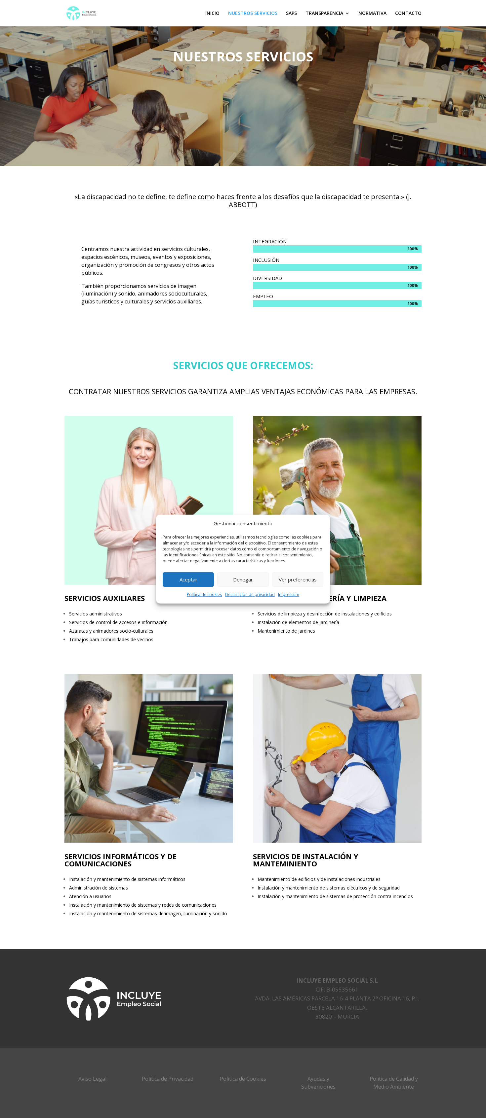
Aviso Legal (92, 1078)
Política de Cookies (243, 1078)
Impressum (288, 594)
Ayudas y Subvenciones (318, 1082)
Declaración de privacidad (250, 594)
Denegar (243, 579)
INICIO (212, 13)
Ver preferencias (298, 579)
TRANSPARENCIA (324, 13)
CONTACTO (408, 13)
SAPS (291, 13)
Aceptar (188, 579)
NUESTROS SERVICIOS (252, 13)
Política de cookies (204, 594)
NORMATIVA (372, 13)
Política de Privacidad (167, 1078)
